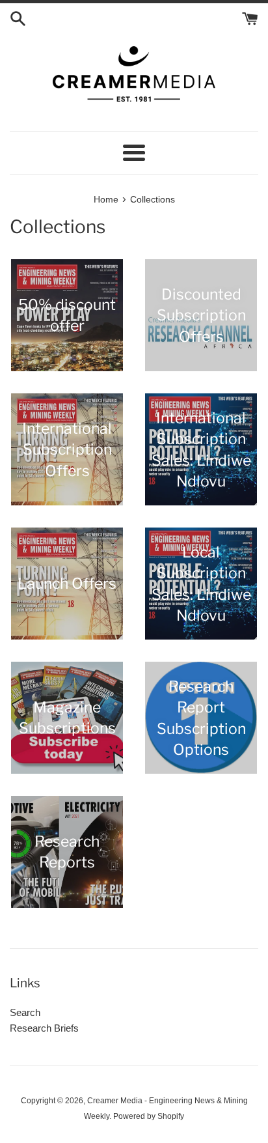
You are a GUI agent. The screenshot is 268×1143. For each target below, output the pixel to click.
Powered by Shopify (148, 1116)
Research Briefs (44, 1028)
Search (25, 1012)
